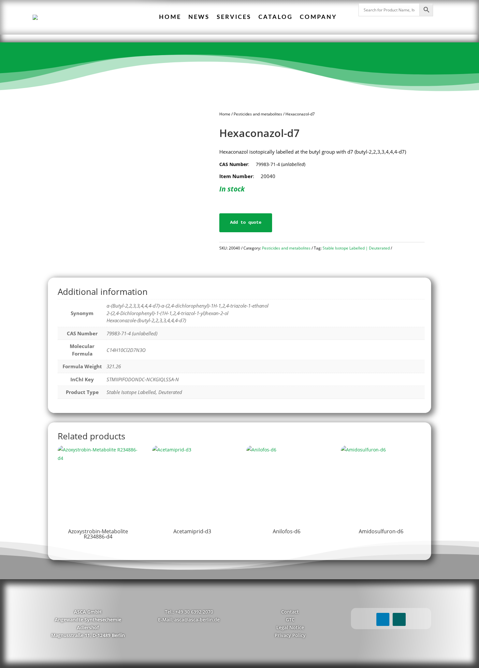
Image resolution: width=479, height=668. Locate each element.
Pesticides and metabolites (258, 114)
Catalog (275, 17)
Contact (290, 612)
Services (234, 17)
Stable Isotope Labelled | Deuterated (356, 248)
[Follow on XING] (399, 619)
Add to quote (245, 222)
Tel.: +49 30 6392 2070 (189, 612)
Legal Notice (290, 627)
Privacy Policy (290, 635)
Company (318, 17)
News (199, 17)
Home (170, 17)
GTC (290, 619)
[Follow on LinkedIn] (382, 619)
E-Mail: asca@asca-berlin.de (189, 619)
